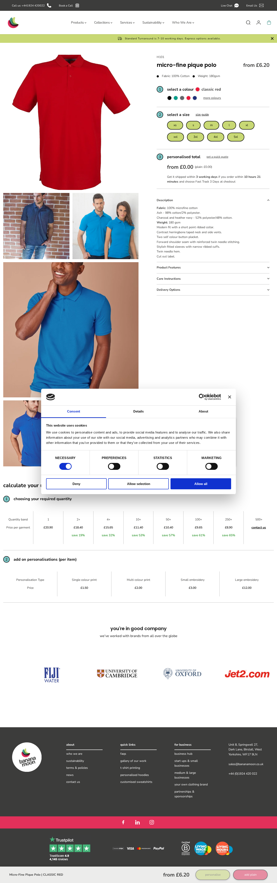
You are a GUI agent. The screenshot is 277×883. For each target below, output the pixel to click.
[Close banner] (229, 396)
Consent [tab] (73, 411)
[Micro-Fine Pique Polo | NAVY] (194, 99)
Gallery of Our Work (133, 761)
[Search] (248, 22)
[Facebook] (123, 822)
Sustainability (75, 761)
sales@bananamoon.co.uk (246, 764)
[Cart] (269, 22)
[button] (230, 5)
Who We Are (74, 754)
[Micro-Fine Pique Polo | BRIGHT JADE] (175, 99)
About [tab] (203, 411)
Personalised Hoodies (134, 775)
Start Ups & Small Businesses (186, 763)
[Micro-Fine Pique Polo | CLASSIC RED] (188, 99)
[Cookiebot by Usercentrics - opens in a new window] (202, 397)
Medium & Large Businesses (185, 775)
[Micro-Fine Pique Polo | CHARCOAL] (182, 99)
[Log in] (258, 22)
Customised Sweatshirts (136, 782)
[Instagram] (152, 822)
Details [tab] (138, 411)
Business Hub (183, 754)
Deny (76, 484)
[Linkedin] (137, 822)
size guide (202, 115)
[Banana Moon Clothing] (12, 22)
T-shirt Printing (130, 768)
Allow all (200, 484)
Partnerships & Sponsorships (184, 794)
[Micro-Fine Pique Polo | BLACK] (169, 99)
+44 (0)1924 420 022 (243, 774)
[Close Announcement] (272, 38)
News (70, 775)
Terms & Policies (77, 768)
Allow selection (138, 484)
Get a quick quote (217, 157)
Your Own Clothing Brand (191, 784)
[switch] (114, 466)
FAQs (123, 754)
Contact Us (73, 782)
